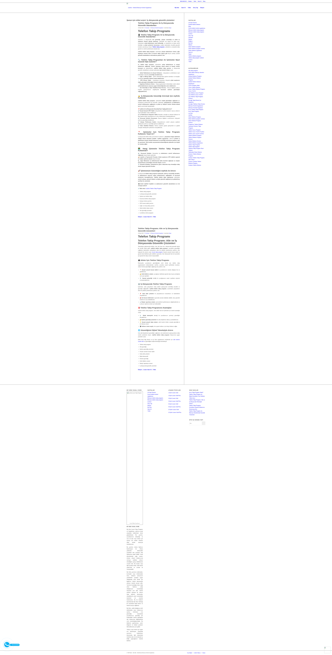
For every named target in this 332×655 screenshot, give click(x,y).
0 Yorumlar (147, 27)
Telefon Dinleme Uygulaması (195, 143)
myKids (190, 115)
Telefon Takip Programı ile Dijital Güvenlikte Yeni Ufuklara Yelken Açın (197, 396)
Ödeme (190, 45)
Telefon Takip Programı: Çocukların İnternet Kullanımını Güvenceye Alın (197, 407)
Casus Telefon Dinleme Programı (196, 89)
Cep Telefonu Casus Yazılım (195, 94)
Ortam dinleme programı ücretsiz (196, 48)
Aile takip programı (193, 70)
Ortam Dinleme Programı (194, 117)
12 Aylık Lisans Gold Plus (174, 412)
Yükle (194, 1)
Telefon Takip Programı (194, 144)
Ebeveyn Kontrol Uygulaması (195, 106)
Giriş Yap (190, 35)
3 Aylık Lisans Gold (173, 398)
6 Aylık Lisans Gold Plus (174, 406)
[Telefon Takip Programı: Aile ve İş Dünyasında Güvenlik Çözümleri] (130, 231)
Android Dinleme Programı (195, 76)
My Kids (190, 43)
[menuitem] (183, 1)
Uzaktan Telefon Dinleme (194, 165)
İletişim (190, 1)
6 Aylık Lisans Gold (173, 404)
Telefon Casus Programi (194, 130)
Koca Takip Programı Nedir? (196, 392)
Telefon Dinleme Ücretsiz (194, 141)
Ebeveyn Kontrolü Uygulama (157, 27)
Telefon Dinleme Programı (194, 135)
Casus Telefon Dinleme (194, 87)
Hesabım (190, 37)
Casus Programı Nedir (194, 85)
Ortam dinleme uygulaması (195, 50)
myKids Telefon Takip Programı (154, 188)
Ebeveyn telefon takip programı (196, 30)
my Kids (190, 113)
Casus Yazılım (192, 91)
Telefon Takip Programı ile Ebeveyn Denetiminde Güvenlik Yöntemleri (197, 412)
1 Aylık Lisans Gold (173, 392)
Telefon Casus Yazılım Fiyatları (196, 131)
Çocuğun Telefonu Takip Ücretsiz (196, 104)
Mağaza (190, 41)
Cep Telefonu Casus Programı (196, 93)
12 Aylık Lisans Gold (173, 409)
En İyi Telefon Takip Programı (195, 109)
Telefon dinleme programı (194, 56)
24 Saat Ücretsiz (192, 22)
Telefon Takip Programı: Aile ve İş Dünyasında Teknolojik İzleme (197, 401)
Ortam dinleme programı (194, 46)
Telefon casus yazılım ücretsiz (196, 133)
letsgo (170, 27)
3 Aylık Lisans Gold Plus (174, 401)
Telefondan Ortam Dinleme (195, 152)
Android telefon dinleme (194, 24)
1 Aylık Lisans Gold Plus (174, 395)
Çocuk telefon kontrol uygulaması (196, 28)
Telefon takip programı (194, 146)
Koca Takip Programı (193, 111)
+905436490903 (15, 644)
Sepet (189, 54)
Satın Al (199, 1)
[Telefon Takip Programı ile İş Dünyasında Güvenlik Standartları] (130, 25)
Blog (204, 1)
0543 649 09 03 (183, 1)
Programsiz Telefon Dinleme (195, 124)
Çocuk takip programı (157, 252)
